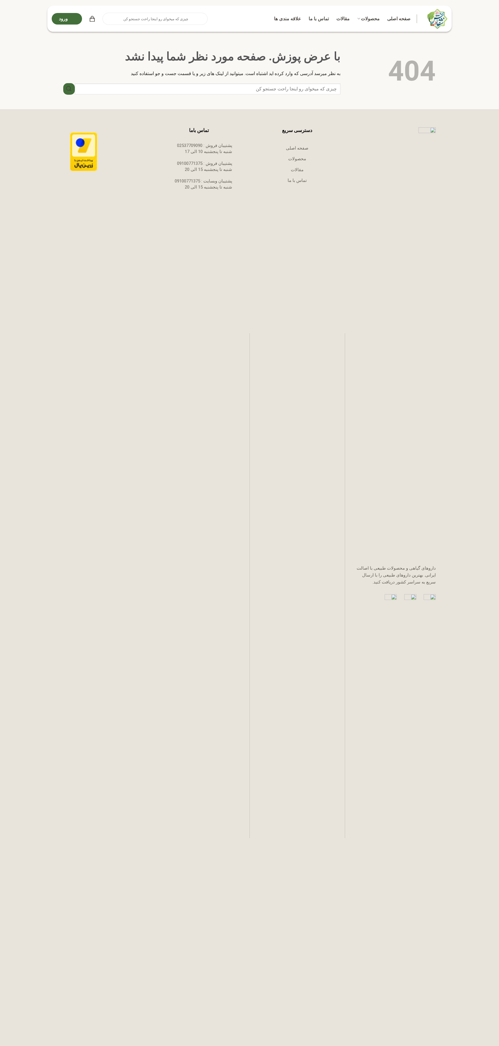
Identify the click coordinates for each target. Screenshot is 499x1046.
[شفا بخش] (436, 19)
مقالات (343, 18)
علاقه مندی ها (287, 18)
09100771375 (189, 163)
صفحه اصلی (399, 18)
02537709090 (189, 145)
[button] (92, 19)
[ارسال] (107, 19)
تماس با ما (319, 18)
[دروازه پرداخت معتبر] (83, 151)
